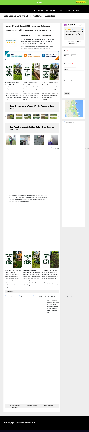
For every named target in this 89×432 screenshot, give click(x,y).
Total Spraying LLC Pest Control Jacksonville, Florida (20, 423)
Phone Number (68, 63)
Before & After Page (50, 10)
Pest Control (60, 10)
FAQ (73, 10)
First (65, 55)
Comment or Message (69, 80)
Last (71, 55)
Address (66, 69)
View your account (48, 405)
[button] (6, 116)
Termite (68, 10)
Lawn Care (40, 10)
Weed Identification (32, 405)
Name (66, 50)
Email (65, 58)
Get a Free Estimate (44, 35)
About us (78, 10)
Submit (67, 93)
